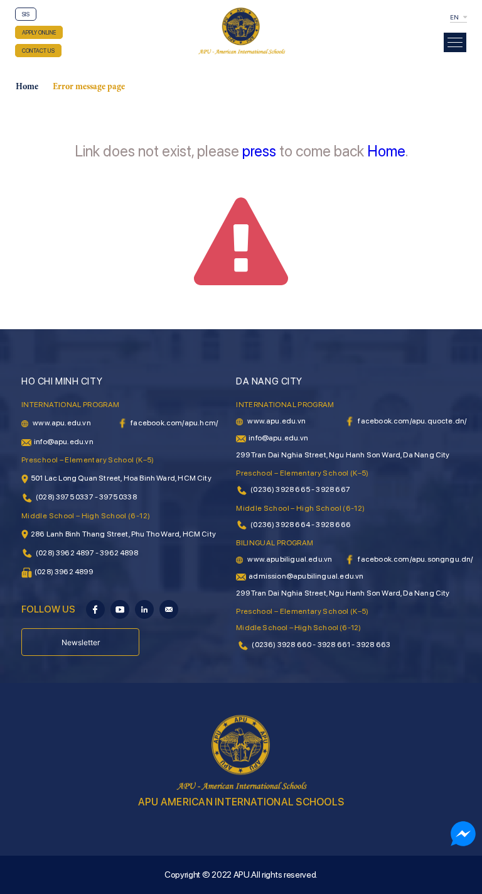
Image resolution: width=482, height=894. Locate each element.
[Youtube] (119, 608)
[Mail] (168, 608)
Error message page (89, 87)
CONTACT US (38, 50)
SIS (25, 14)
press (259, 151)
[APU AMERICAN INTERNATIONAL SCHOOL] (241, 30)
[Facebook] (95, 608)
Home (27, 87)
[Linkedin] (144, 608)
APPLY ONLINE (39, 32)
